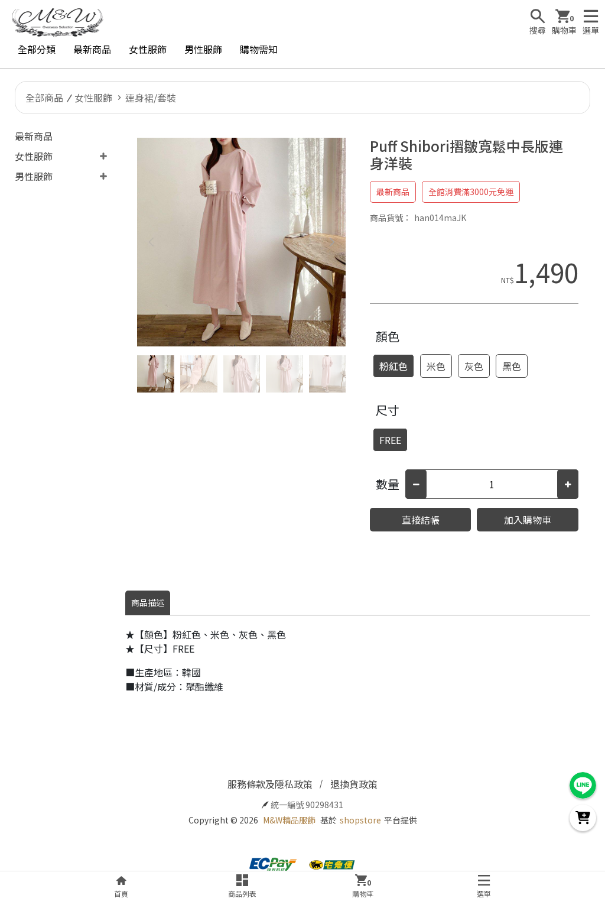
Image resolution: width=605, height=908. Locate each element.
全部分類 (37, 49)
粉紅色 (393, 366)
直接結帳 (421, 520)
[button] (332, 242)
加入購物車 (527, 520)
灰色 (473, 366)
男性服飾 (203, 49)
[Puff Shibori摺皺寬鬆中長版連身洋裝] (241, 242)
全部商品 (44, 97)
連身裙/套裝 (150, 97)
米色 (436, 366)
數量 (387, 483)
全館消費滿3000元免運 (470, 191)
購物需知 (259, 49)
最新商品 (92, 49)
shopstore (360, 820)
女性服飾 (148, 49)
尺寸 (387, 410)
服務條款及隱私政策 (270, 784)
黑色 (511, 366)
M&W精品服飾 (289, 820)
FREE (390, 440)
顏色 (387, 336)
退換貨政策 (354, 784)
